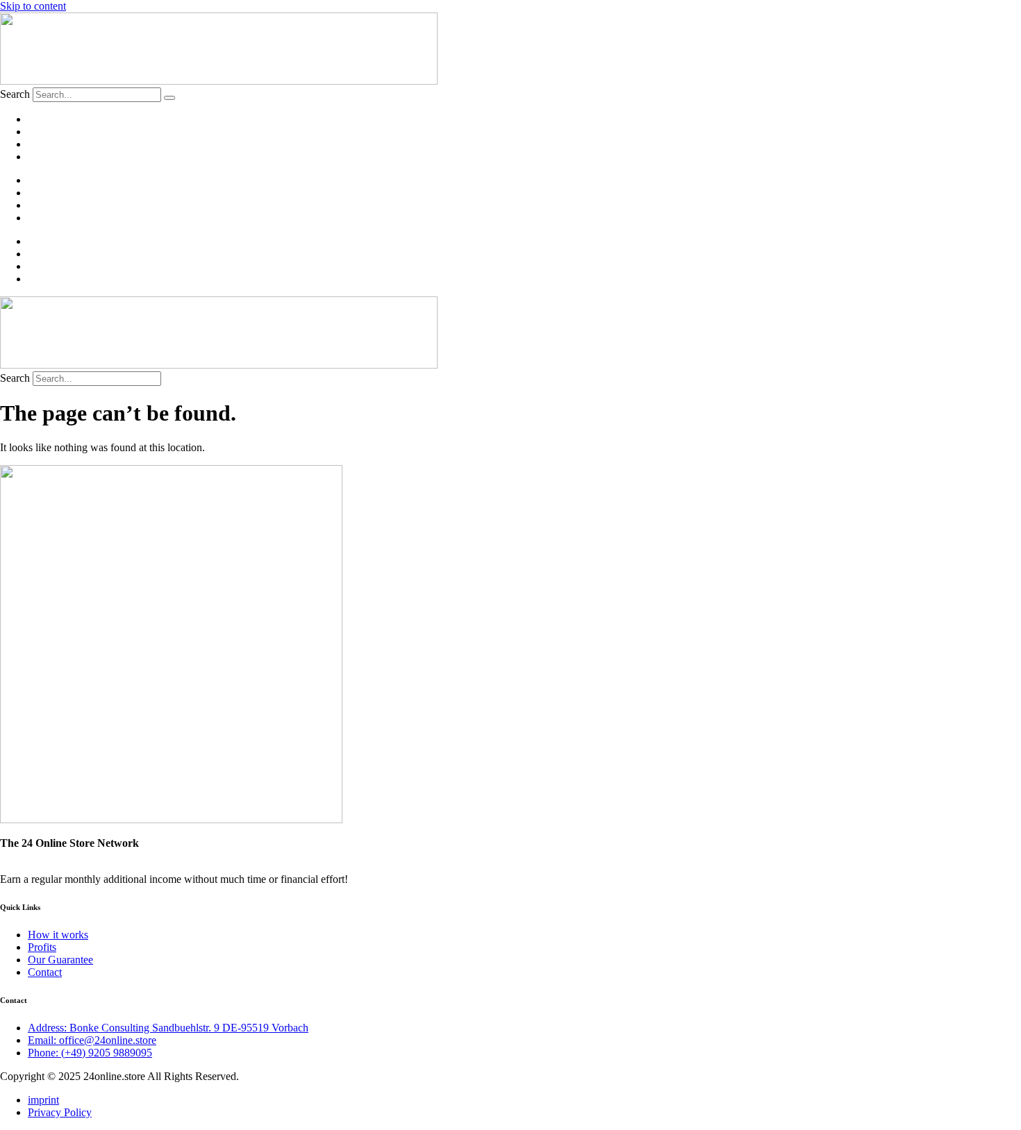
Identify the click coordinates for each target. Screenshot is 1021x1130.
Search (15, 94)
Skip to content (33, 6)
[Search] (169, 98)
